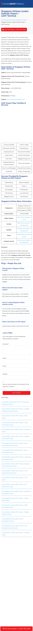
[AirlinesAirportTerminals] (12, 4)
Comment (6, 344)
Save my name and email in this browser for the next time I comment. (16, 385)
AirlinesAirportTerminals (8, 20)
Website (5, 374)
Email (5, 366)
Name (5, 358)
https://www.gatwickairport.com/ (16, 99)
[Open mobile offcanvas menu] (31, 4)
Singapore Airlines (21, 20)
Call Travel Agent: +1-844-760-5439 (15, 29)
